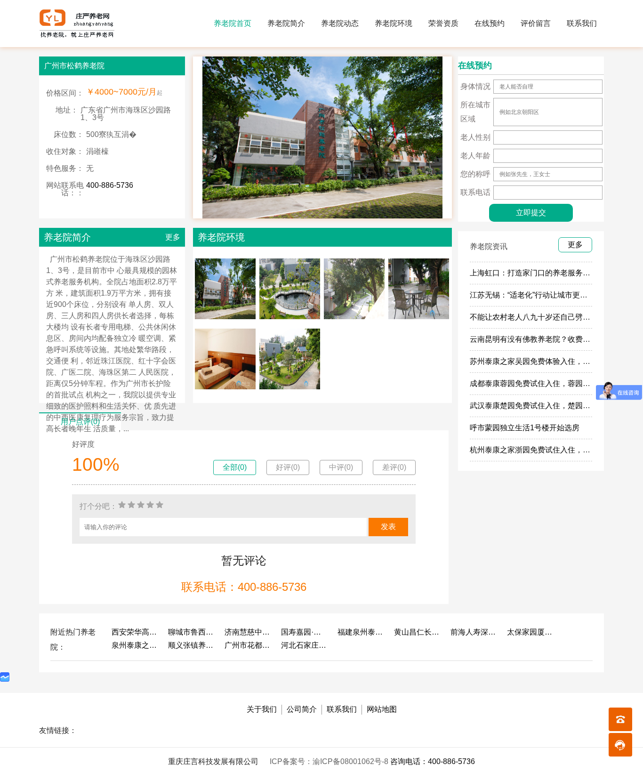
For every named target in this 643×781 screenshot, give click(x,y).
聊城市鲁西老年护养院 (191, 632)
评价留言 (536, 23)
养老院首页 (232, 23)
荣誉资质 (443, 23)
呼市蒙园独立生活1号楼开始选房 (524, 428)
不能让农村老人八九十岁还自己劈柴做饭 (537, 317)
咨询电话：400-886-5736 (432, 761)
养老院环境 (393, 23)
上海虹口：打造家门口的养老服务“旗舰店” (540, 273)
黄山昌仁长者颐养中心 (417, 632)
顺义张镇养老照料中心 (191, 645)
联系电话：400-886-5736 (243, 586)
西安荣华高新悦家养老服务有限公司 (135, 632)
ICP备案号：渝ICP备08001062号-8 (330, 761)
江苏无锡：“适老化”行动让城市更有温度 (536, 295)
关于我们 (262, 709)
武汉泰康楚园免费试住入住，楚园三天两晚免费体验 (556, 406)
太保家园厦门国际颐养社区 (530, 632)
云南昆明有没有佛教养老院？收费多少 (534, 339)
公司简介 (302, 709)
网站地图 (382, 709)
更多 (172, 237)
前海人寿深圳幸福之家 (474, 632)
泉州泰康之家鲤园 (135, 645)
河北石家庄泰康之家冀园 (304, 645)
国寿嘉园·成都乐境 (304, 632)
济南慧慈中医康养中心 (248, 632)
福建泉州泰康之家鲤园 (361, 632)
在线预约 (489, 23)
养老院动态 (340, 23)
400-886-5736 (109, 185)
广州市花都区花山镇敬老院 (248, 645)
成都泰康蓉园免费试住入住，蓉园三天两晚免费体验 (556, 383)
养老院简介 (286, 23)
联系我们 (582, 23)
